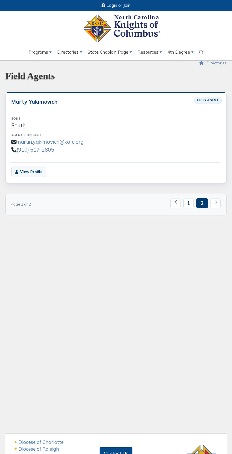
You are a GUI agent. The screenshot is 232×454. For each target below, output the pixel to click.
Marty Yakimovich (34, 101)
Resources (148, 52)
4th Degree (178, 52)
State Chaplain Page (108, 52)
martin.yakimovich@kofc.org (49, 141)
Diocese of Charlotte (41, 442)
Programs (38, 52)
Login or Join (117, 5)
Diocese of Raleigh (38, 449)
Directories (68, 52)
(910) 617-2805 (35, 149)
